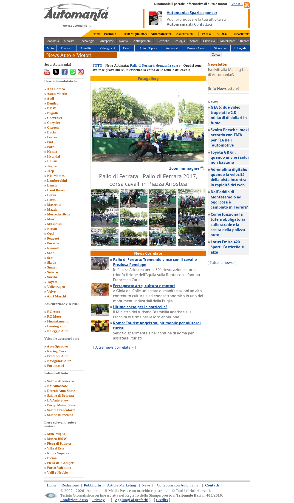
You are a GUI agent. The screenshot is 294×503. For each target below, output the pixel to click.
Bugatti (52, 113)
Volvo (51, 291)
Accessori (172, 48)
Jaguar (52, 166)
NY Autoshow (57, 386)
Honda (52, 151)
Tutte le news (221, 262)
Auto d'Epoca (148, 48)
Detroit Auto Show (61, 391)
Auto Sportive (57, 346)
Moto (50, 48)
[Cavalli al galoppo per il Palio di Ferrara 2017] (162, 206)
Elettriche (162, 41)
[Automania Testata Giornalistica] (77, 20)
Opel (50, 233)
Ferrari (52, 137)
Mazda (52, 209)
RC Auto (53, 312)
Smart (52, 267)
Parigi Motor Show (61, 405)
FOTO (97, 65)
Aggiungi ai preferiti (131, 500)
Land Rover (56, 190)
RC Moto (54, 316)
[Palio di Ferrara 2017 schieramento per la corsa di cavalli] (105, 244)
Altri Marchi (56, 296)
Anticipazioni (142, 41)
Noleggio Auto (57, 331)
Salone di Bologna (60, 395)
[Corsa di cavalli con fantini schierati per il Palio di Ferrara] (191, 206)
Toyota (52, 282)
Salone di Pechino (60, 415)
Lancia (52, 185)
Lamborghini (57, 180)
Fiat (50, 142)
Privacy (98, 500)
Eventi (127, 48)
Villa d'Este (55, 448)
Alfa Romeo (56, 89)
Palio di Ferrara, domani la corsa (155, 65)
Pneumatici (55, 365)
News (146, 485)
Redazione (70, 485)
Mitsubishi (54, 224)
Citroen (53, 127)
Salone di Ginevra (60, 381)
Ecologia (179, 41)
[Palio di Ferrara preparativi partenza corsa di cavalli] (191, 225)
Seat (50, 258)
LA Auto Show (58, 400)
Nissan (52, 229)
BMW (51, 108)
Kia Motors (56, 176)
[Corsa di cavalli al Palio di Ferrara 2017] (162, 244)
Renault (53, 248)
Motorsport (227, 41)
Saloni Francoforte (61, 410)
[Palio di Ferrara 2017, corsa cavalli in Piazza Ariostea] (133, 225)
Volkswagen (56, 286)
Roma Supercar (59, 453)
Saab (50, 253)
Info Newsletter (222, 88)
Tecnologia (87, 41)
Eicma (52, 458)
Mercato (69, 41)
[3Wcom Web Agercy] (51, 497)
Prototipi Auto (57, 356)
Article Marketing (121, 485)
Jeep (50, 171)
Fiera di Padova (59, 443)
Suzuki (52, 277)
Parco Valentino (59, 467)
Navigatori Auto (59, 361)
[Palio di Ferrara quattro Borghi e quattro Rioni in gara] (191, 244)
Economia (52, 41)
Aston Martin (57, 94)
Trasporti (67, 48)
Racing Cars (56, 351)
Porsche (53, 243)
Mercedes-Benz (58, 214)
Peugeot (53, 238)
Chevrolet (54, 118)
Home (96, 34)
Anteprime (107, 41)
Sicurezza (220, 48)
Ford (50, 147)
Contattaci (203, 24)
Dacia (51, 132)
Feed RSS (237, 4)
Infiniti (52, 161)
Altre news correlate (112, 347)
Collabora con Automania (177, 485)
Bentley (52, 103)
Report (244, 41)
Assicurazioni (185, 34)
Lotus (51, 200)
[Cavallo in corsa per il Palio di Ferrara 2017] (133, 206)
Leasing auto (56, 326)
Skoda (51, 262)
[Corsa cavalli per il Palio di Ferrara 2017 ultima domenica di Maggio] (105, 225)
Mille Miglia (56, 434)
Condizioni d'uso (74, 500)
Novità (123, 41)
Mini (50, 219)
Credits (162, 500)
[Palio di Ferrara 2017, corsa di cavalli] (162, 225)
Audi (50, 98)
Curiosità (209, 41)
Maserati (54, 204)
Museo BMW (57, 439)
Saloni (194, 41)
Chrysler (53, 122)
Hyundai (53, 156)
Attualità (85, 48)
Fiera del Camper (60, 463)
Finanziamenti (57, 321)
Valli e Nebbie (57, 472)
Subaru (52, 272)
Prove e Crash (196, 48)
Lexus (51, 195)
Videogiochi (107, 48)
